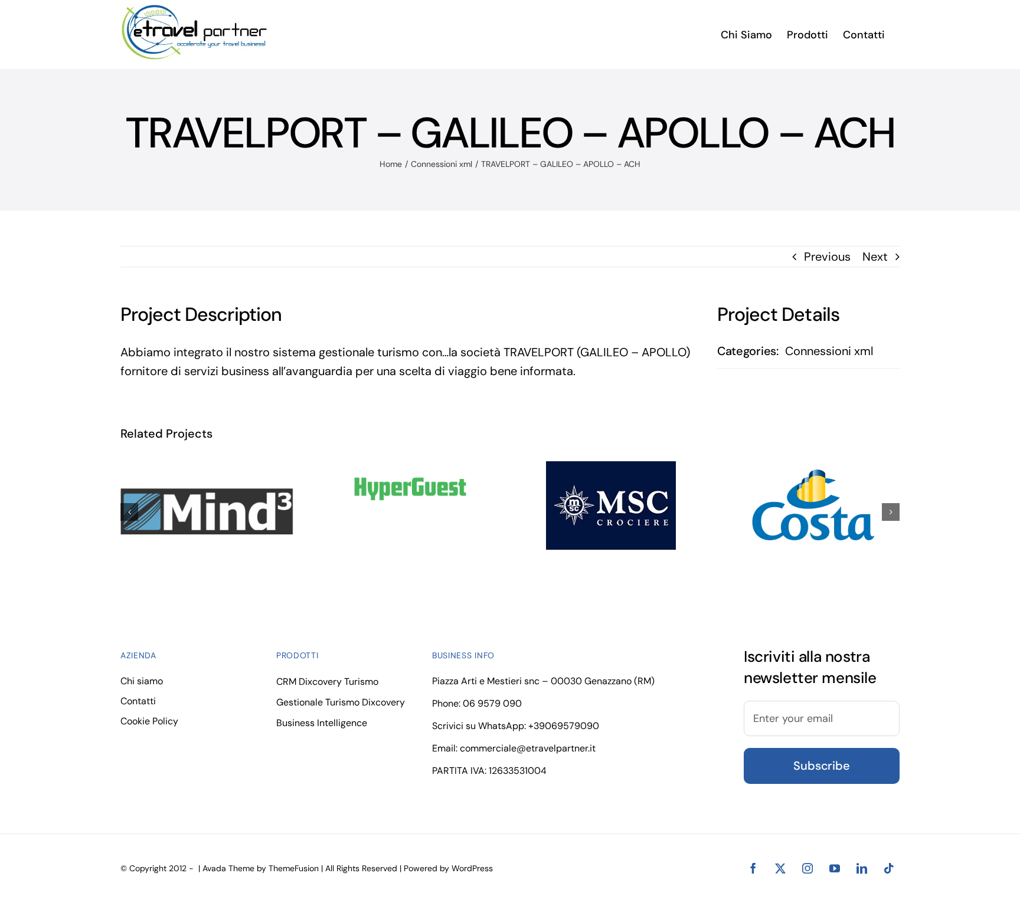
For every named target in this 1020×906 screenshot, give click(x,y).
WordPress (472, 868)
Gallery (622, 506)
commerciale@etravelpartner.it (528, 748)
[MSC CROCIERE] (611, 505)
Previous (827, 256)
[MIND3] (207, 510)
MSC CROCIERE (600, 506)
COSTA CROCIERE (802, 506)
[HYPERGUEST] (409, 488)
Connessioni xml (829, 351)
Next (875, 256)
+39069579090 (563, 726)
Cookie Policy (149, 721)
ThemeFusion (294, 868)
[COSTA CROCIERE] (813, 505)
